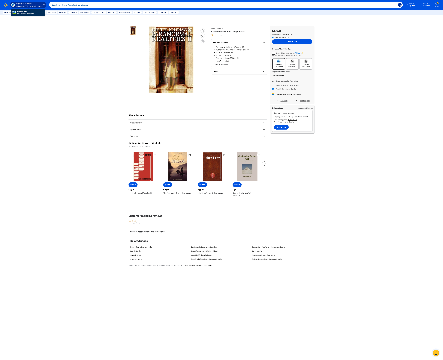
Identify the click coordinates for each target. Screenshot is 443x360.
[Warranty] (264, 136)
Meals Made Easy (124, 12)
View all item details (221, 64)
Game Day (111, 12)
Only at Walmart (149, 12)
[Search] (400, 5)
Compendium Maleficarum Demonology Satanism (269, 247)
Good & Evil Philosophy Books (201, 255)
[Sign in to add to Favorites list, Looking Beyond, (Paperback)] (155, 155)
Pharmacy (73, 12)
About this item (136, 115)
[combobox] (226, 5)
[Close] (42, 12)
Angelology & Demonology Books (263, 255)
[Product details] (264, 123)
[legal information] (291, 34)
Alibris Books (292, 120)
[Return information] (287, 37)
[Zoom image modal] (203, 41)
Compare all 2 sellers (305, 108)
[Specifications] (264, 129)
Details (293, 89)
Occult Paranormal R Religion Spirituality (205, 251)
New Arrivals (84, 12)
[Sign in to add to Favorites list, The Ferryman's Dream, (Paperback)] (190, 155)
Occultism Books (136, 259)
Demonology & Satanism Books (141, 247)
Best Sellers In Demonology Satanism (204, 247)
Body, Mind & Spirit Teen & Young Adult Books (206, 259)
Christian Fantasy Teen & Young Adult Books (267, 259)
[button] (411, 5)
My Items (137, 12)
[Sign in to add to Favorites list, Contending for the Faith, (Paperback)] (259, 155)
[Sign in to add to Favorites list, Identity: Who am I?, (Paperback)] (224, 155)
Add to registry (305, 101)
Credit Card (163, 12)
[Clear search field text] (394, 5)
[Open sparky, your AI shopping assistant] (435, 352)
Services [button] (23, 12)
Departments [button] (9, 12)
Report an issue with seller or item (287, 85)
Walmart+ (174, 12)
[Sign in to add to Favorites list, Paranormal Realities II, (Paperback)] (203, 36)
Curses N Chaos (135, 255)
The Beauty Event (99, 12)
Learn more (297, 94)
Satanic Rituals (135, 251)
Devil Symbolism (257, 251)
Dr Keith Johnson (217, 28)
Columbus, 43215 (284, 72)
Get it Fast (62, 12)
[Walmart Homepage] (6, 5)
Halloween (52, 12)
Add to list (284, 101)
